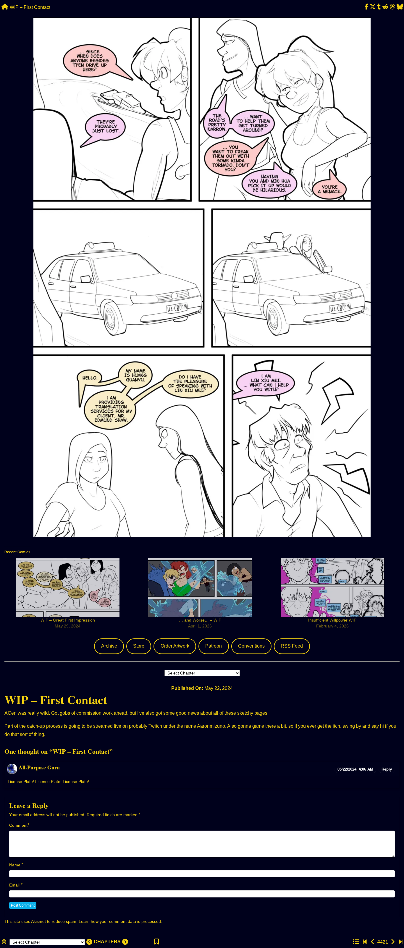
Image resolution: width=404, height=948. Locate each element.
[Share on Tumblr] (379, 6)
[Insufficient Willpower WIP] (332, 587)
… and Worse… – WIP (200, 620)
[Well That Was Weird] (400, 941)
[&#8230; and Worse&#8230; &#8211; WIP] (200, 587)
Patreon (213, 645)
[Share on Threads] (392, 6)
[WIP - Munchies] (372, 941)
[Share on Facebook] (366, 6)
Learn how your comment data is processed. (120, 921)
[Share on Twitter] (372, 6)
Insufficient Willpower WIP (332, 620)
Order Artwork (175, 645)
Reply (387, 769)
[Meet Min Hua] (364, 941)
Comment (18, 825)
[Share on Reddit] (385, 6)
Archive (109, 645)
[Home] (5, 6)
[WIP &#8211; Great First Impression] (67, 587)
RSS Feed (292, 645)
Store (138, 645)
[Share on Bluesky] (400, 6)
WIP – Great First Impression (68, 620)
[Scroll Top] (4, 941)
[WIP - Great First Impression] (392, 941)
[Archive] (355, 941)
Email (14, 885)
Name (14, 865)
